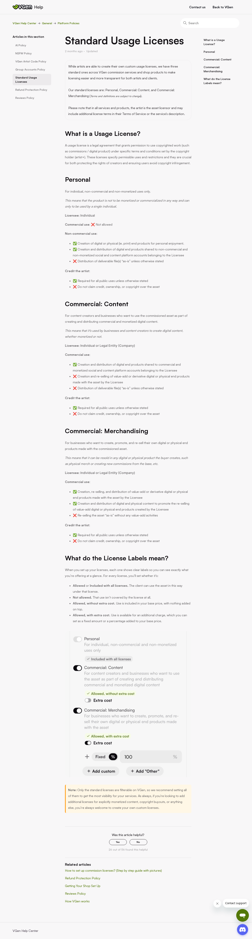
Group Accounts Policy (30, 69)
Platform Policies (68, 23)
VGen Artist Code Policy (30, 61)
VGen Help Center (24, 23)
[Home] (28, 7)
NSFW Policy (23, 53)
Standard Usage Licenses (26, 79)
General (47, 23)
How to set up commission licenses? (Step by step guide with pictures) (113, 870)
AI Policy (20, 45)
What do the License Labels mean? (217, 81)
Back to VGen (223, 7)
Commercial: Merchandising (213, 69)
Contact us (197, 7)
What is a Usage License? (214, 42)
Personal (209, 51)
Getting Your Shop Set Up (82, 886)
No (138, 842)
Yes (118, 842)
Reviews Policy (24, 97)
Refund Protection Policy (31, 89)
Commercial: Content (217, 59)
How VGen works (77, 901)
